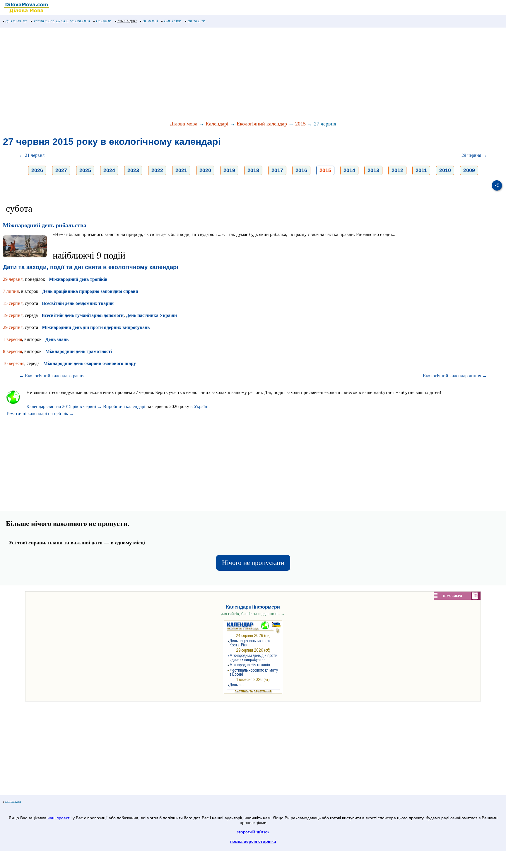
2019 (229, 170)
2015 (300, 124)
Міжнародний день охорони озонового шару (89, 363)
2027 (61, 170)
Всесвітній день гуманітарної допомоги (83, 315)
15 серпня (13, 303)
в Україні (199, 406)
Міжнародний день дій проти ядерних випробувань (96, 327)
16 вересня (13, 363)
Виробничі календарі (124, 406)
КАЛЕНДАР (127, 21)
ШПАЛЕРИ (196, 21)
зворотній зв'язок (253, 832)
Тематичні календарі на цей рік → (40, 413)
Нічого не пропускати (253, 562)
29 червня (13, 279)
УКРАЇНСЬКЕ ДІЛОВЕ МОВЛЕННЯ (62, 21)
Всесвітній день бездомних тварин (78, 303)
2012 (397, 170)
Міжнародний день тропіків (78, 279)
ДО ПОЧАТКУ (16, 21)
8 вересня (12, 351)
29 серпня (13, 327)
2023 (133, 170)
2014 (349, 170)
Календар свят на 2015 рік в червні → (64, 406)
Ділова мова (183, 124)
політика (13, 802)
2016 (301, 170)
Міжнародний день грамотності (78, 351)
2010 (445, 170)
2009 (469, 170)
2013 (373, 170)
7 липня (11, 291)
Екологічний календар (262, 124)
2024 (109, 170)
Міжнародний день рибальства (44, 225)
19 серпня (13, 315)
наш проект (58, 818)
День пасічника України (151, 315)
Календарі (217, 124)
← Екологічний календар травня (51, 375)
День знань (57, 339)
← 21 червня (32, 155)
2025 (85, 170)
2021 (181, 170)
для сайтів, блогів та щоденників (253, 614)
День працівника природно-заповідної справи (90, 291)
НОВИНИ (103, 21)
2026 (37, 170)
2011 (421, 170)
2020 (205, 170)
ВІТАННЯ (150, 21)
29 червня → (474, 155)
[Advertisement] (175, 74)
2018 (253, 170)
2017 (277, 170)
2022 (157, 170)
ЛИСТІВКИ (172, 21)
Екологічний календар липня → (455, 375)
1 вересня (12, 339)
